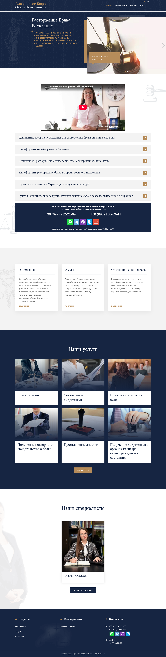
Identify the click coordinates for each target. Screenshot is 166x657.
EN (148, 1)
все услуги (83, 470)
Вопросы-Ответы (67, 627)
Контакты (144, 6)
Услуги (133, 6)
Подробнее (24, 306)
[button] (125, 71)
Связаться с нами (83, 590)
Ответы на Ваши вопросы (128, 269)
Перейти (36, 382)
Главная (108, 6)
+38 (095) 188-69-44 (105, 214)
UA (142, 1)
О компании (121, 6)
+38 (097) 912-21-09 (60, 214)
